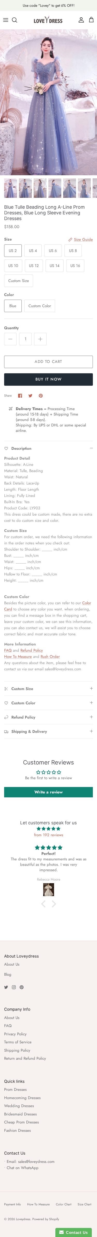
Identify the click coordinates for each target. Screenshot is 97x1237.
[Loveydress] (48, 19)
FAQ (8, 650)
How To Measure (18, 656)
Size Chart (84, 1204)
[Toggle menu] (5, 20)
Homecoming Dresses (22, 1098)
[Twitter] (6, 987)
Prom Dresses (15, 1089)
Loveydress (23, 1219)
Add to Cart (48, 361)
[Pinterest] (22, 987)
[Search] (17, 20)
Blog (7, 974)
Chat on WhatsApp (23, 1168)
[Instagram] (14, 987)
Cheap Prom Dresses (21, 1122)
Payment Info (12, 1204)
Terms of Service (18, 1042)
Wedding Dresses (19, 1106)
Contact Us (76, 1232)
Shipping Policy (17, 1050)
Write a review (48, 792)
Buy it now (48, 379)
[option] (48, 102)
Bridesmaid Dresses (20, 1114)
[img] (48, 829)
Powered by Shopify (45, 1219)
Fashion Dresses (17, 1130)
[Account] (80, 20)
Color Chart (63, 1204)
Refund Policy (31, 650)
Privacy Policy (15, 1034)
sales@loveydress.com (36, 1161)
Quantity (11, 328)
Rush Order (50, 656)
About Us (11, 964)
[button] (44, 904)
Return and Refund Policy (25, 1058)
